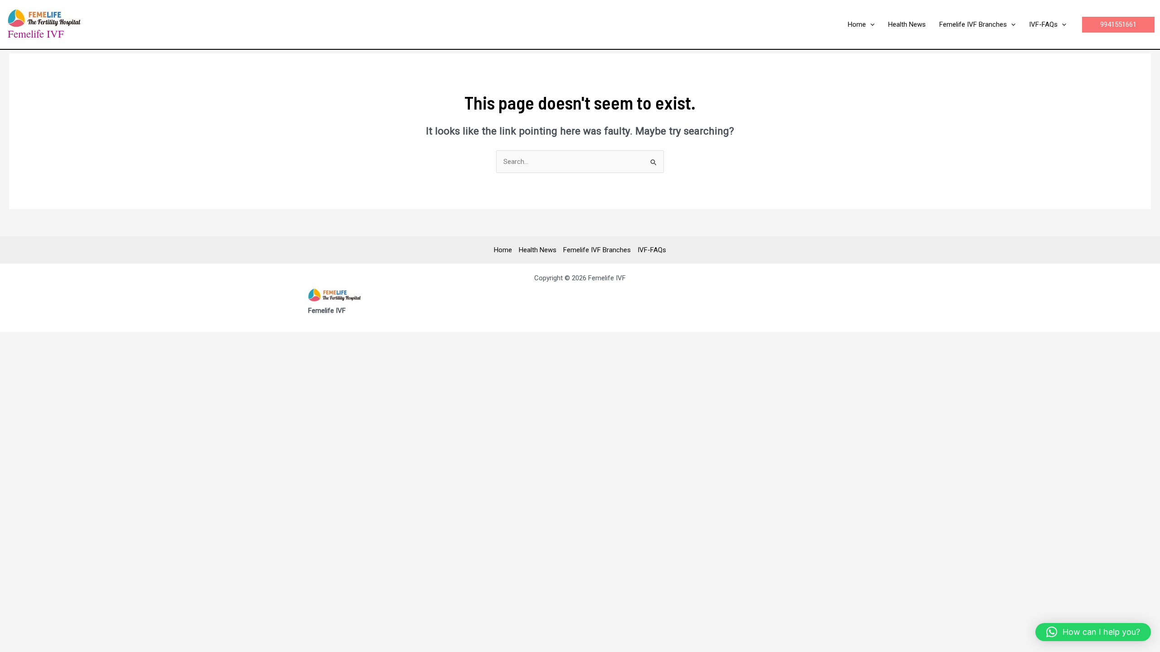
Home (503, 250)
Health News (537, 250)
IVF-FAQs (652, 250)
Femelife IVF (36, 33)
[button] (870, 24)
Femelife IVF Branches (597, 250)
